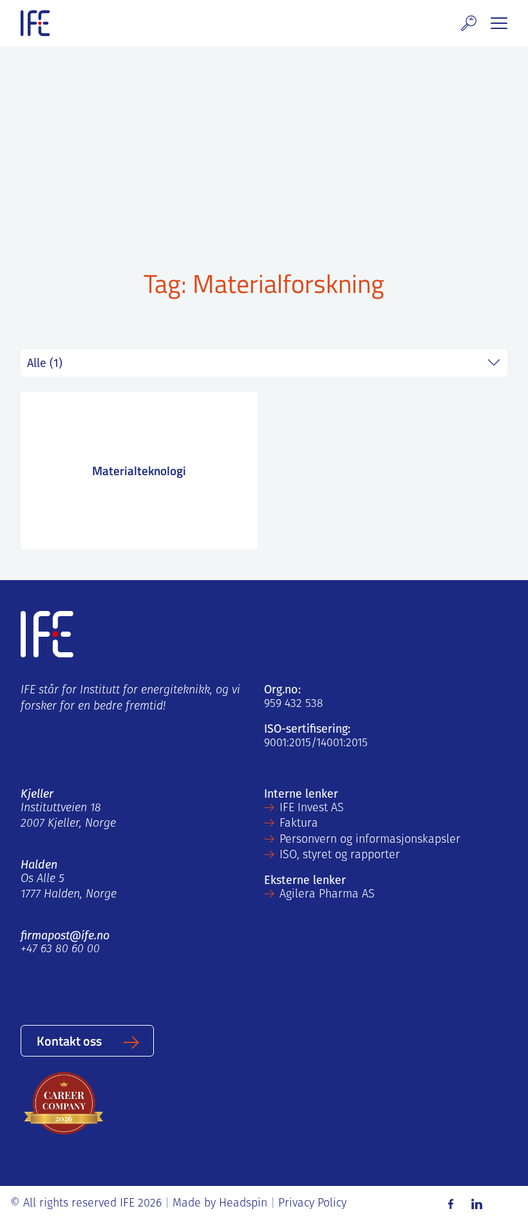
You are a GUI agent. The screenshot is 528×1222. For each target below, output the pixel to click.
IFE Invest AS (311, 808)
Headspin (243, 1204)
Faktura (298, 824)
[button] (469, 23)
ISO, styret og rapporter (339, 855)
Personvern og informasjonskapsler (369, 840)
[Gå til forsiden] (35, 23)
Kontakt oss (69, 1040)
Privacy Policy (312, 1204)
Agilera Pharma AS (327, 895)
